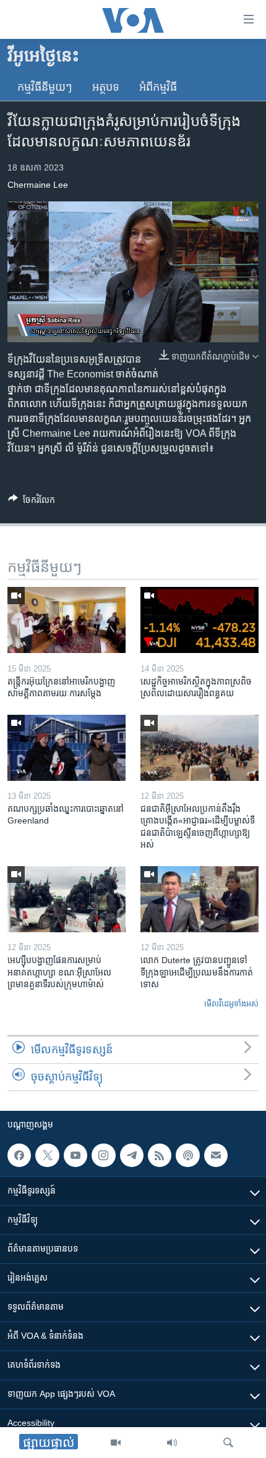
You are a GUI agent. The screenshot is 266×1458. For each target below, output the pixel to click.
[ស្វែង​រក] (228, 1442)
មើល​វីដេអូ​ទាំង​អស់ (231, 1003)
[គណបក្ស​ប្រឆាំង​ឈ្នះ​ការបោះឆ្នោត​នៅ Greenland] (66, 748)
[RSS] (159, 1155)
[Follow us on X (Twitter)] (47, 1155)
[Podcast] (187, 1155)
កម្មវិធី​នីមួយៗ (44, 87)
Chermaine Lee (37, 185)
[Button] (31, 502)
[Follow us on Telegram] (132, 1155)
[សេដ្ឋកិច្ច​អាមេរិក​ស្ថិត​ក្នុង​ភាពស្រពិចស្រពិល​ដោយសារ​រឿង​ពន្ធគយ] (199, 620)
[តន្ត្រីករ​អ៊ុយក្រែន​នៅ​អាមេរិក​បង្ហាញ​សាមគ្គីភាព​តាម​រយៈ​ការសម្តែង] (66, 620)
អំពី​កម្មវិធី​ (158, 87)
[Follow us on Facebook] (19, 1155)
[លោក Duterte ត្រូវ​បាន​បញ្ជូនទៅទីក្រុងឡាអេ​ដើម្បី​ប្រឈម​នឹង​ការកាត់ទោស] (199, 899)
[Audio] (172, 1442)
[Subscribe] (216, 1155)
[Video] (115, 1442)
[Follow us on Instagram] (103, 1155)
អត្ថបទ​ (105, 87)
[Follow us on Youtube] (75, 1155)
